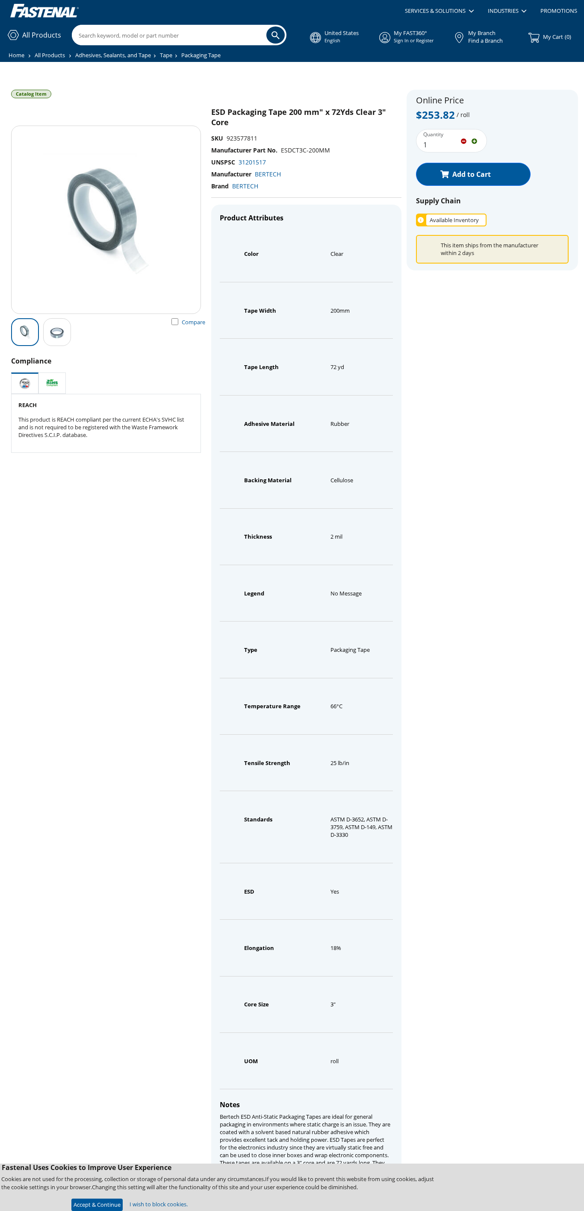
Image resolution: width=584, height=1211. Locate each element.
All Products (50, 55)
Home (16, 55)
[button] (439, 11)
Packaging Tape (201, 55)
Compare (193, 322)
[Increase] (474, 140)
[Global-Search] (275, 35)
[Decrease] (463, 140)
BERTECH (268, 174)
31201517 (252, 162)
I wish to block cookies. (159, 1204)
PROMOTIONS (558, 11)
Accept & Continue (97, 1204)
